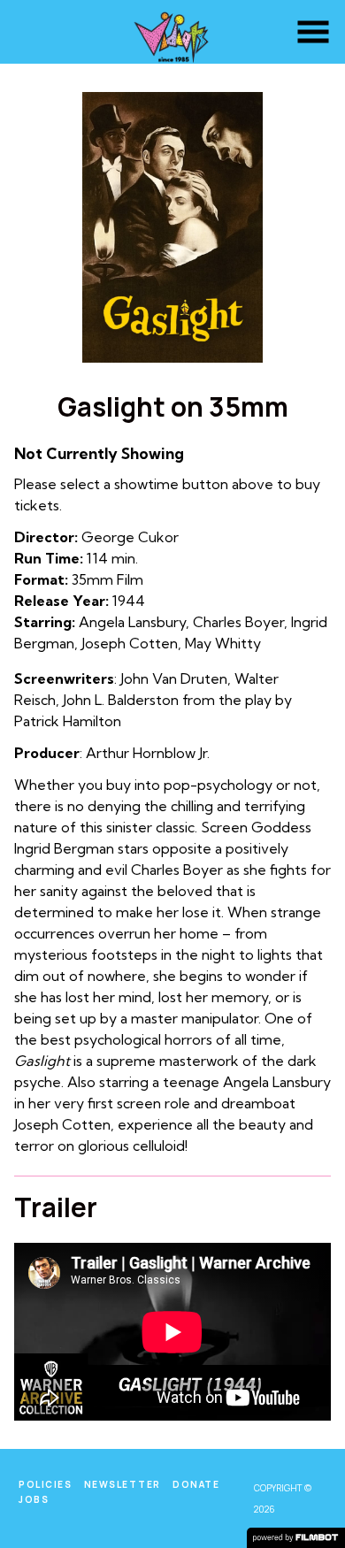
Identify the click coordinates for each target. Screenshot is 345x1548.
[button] (313, 32)
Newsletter (122, 1484)
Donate (195, 1484)
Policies (45, 1484)
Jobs (34, 1499)
